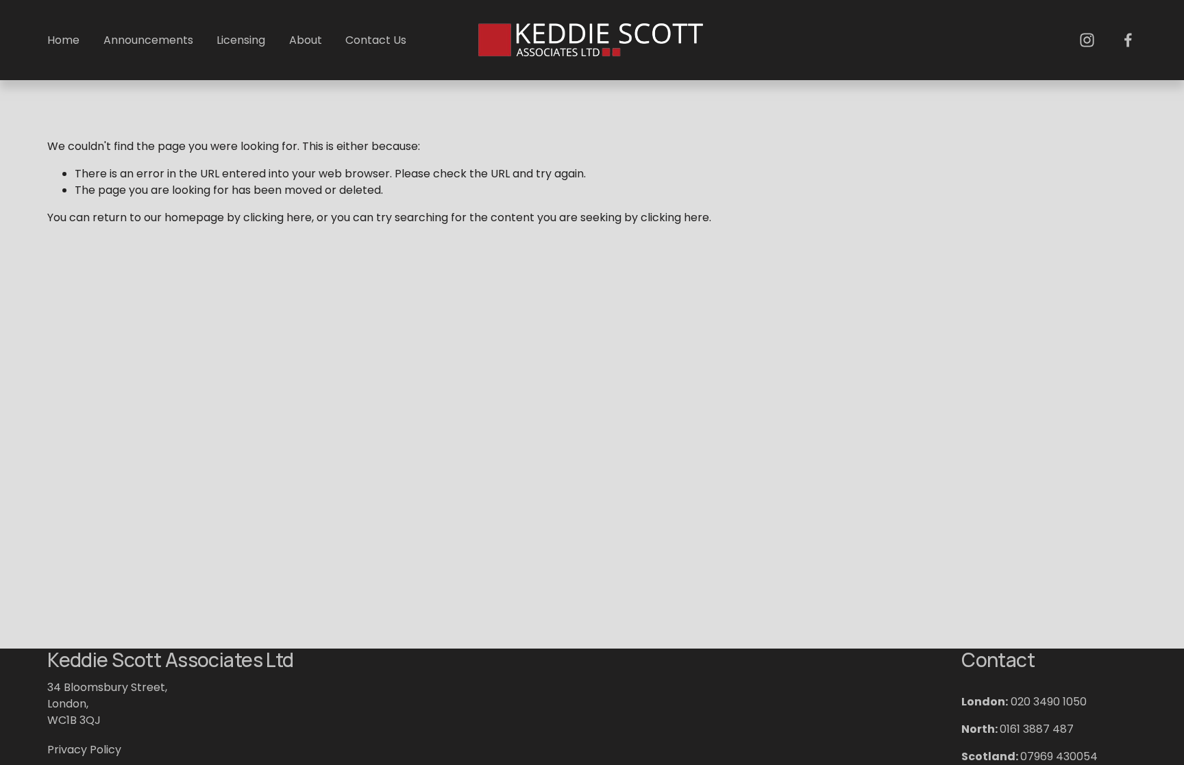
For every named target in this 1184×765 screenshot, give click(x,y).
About (305, 40)
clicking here (277, 217)
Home (63, 40)
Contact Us (375, 40)
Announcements (148, 40)
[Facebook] (1128, 40)
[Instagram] (1087, 40)
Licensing (241, 40)
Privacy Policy (84, 749)
